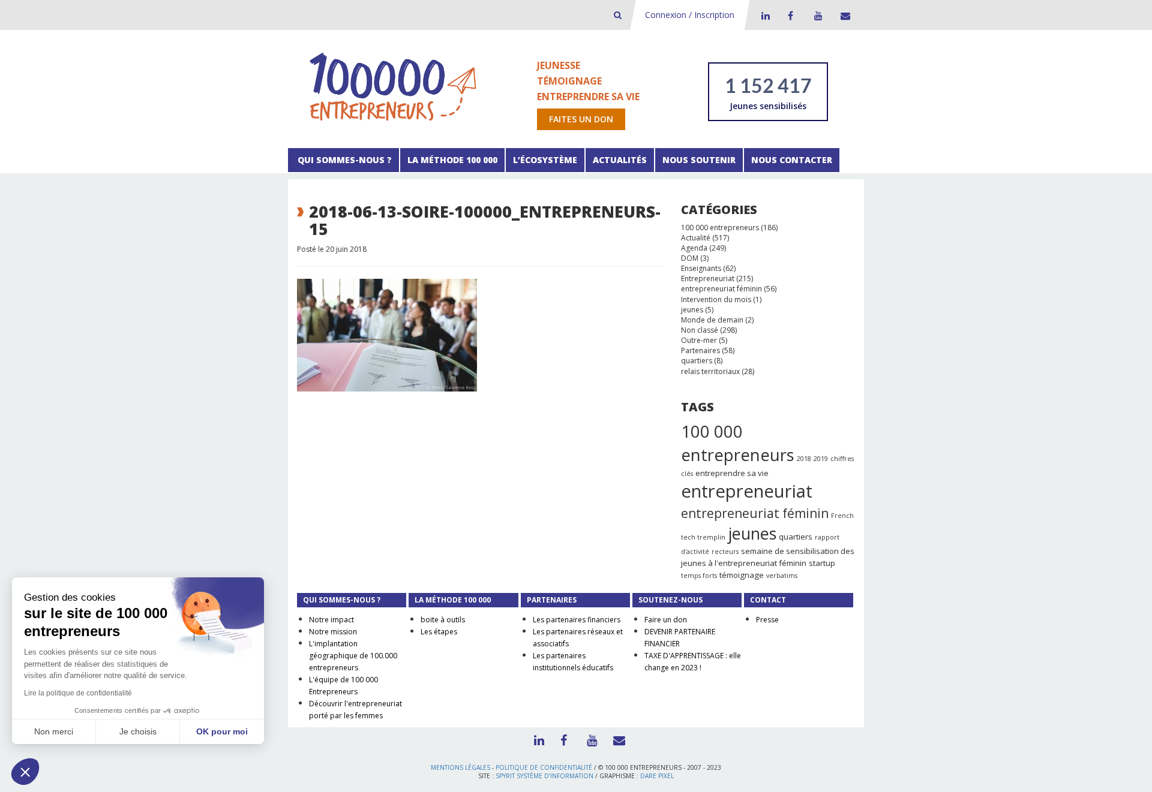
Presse (767, 620)
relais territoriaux (710, 371)
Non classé (699, 330)
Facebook (790, 16)
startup (822, 563)
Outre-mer (699, 340)
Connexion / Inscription (689, 14)
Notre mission (333, 632)
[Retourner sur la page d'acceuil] (393, 86)
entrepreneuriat (746, 491)
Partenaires (700, 350)
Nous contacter (791, 159)
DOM (689, 258)
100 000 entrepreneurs (720, 227)
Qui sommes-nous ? (343, 159)
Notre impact (331, 620)
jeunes (692, 310)
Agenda (694, 248)
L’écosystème (545, 159)
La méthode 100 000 (452, 159)
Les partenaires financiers (576, 620)
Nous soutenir (699, 159)
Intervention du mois (716, 299)
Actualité (695, 238)
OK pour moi (222, 731)
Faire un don (665, 620)
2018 (804, 458)
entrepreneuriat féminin (721, 289)
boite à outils (443, 620)
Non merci (53, 731)
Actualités (620, 159)
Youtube (817, 16)
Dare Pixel (657, 776)
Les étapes (439, 632)
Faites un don (581, 119)
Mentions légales (460, 767)
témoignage (741, 575)
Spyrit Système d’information (544, 776)
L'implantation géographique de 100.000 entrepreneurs (353, 656)
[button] (25, 771)
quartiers (696, 361)
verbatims (781, 575)
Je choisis (138, 731)
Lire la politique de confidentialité (78, 693)
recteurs (725, 551)
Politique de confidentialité (544, 767)
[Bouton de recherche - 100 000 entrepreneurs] (618, 14)
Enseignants (701, 268)
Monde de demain (712, 320)
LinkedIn (764, 16)
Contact (843, 16)
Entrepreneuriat (707, 278)
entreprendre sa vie (732, 473)
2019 (821, 458)
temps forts (699, 575)
